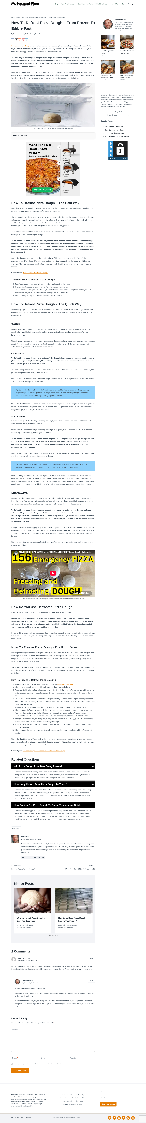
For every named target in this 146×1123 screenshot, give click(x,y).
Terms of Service (65, 1098)
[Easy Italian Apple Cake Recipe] (108, 42)
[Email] (133, 1118)
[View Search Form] (133, 4)
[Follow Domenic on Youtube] (35, 857)
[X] (16, 39)
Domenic (15, 34)
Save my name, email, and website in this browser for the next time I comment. (41, 1064)
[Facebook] (12, 39)
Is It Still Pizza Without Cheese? (23, 867)
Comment (16, 1029)
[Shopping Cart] (129, 4)
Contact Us (65, 1095)
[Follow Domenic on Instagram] (31, 857)
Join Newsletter (108, 1104)
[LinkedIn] (26, 39)
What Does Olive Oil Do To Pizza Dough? (80, 867)
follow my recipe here (65, 684)
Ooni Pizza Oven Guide (85, 4)
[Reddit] (19, 39)
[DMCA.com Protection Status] (118, 151)
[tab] (49, 935)
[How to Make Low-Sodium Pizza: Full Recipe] (127, 42)
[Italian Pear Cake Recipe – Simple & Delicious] (127, 66)
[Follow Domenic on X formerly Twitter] (27, 857)
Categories (118, 112)
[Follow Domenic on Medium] (43, 857)
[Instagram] (119, 1118)
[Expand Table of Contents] (92, 136)
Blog (56, 4)
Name (15, 1058)
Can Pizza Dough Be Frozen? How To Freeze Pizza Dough (44, 751)
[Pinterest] (23, 39)
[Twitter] (114, 1118)
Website (73, 1058)
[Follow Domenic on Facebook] (23, 857)
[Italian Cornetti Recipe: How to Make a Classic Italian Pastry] (108, 66)
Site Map (80, 1104)
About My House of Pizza (79, 1098)
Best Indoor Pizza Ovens (114, 127)
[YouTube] (123, 1118)
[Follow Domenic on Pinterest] (39, 857)
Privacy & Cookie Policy (77, 1095)
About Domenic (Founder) (70, 1101)
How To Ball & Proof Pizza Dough (35, 273)
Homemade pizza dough (20, 46)
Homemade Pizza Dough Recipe (117, 136)
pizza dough (16, 828)
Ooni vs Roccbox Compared (115, 133)
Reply (91, 958)
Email (43, 1058)
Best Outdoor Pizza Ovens (114, 130)
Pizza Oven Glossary (69, 1104)
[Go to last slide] (17, 911)
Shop (123, 4)
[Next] (89, 911)
